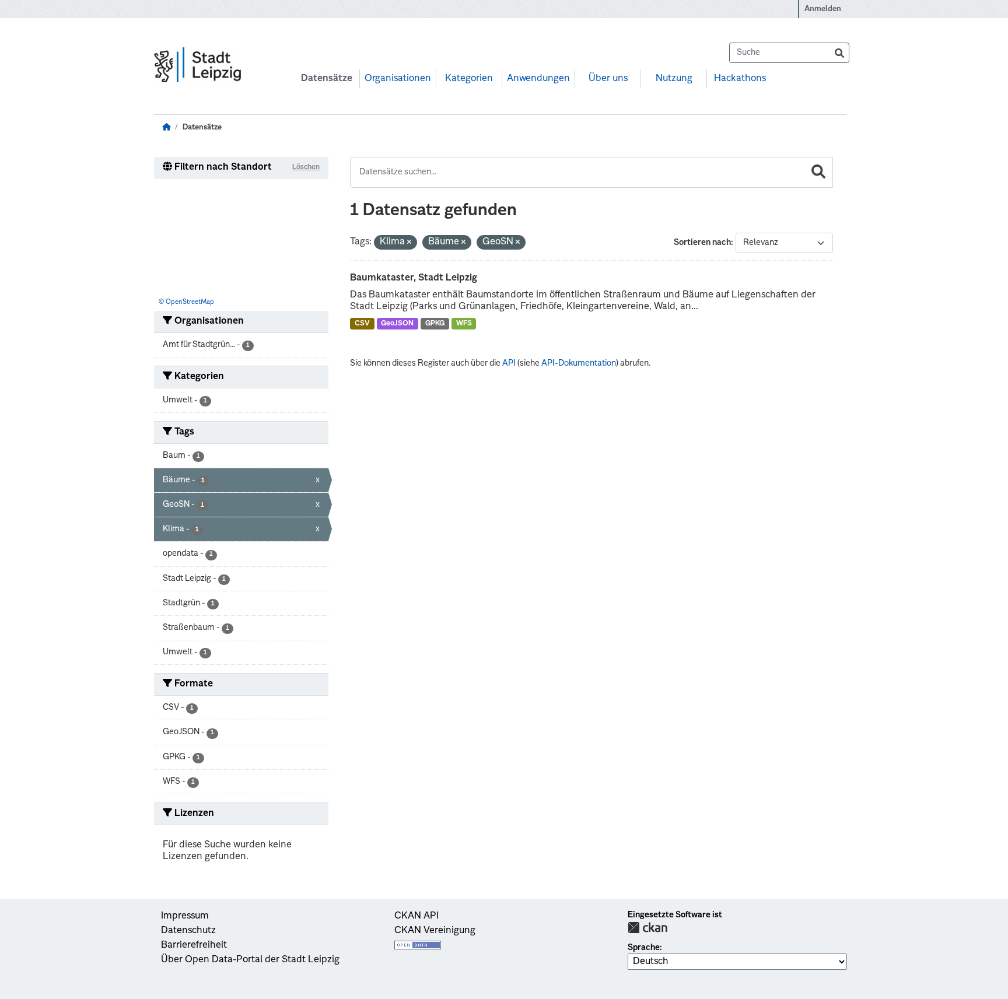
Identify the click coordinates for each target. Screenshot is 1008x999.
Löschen (306, 167)
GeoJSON (397, 323)
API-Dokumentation (578, 363)
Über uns (608, 78)
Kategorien (469, 78)
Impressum (185, 916)
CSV (362, 323)
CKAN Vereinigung (434, 930)
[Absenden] (839, 53)
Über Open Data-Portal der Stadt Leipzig (250, 960)
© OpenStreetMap (186, 302)
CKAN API (416, 916)
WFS (464, 323)
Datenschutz (188, 930)
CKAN (647, 927)
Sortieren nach (702, 243)
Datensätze (326, 78)
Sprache (644, 948)
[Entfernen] (409, 243)
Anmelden (822, 9)
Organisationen (398, 78)
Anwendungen (538, 78)
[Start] (166, 127)
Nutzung (674, 78)
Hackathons (740, 78)
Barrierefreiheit (194, 945)
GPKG (434, 323)
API (509, 363)
